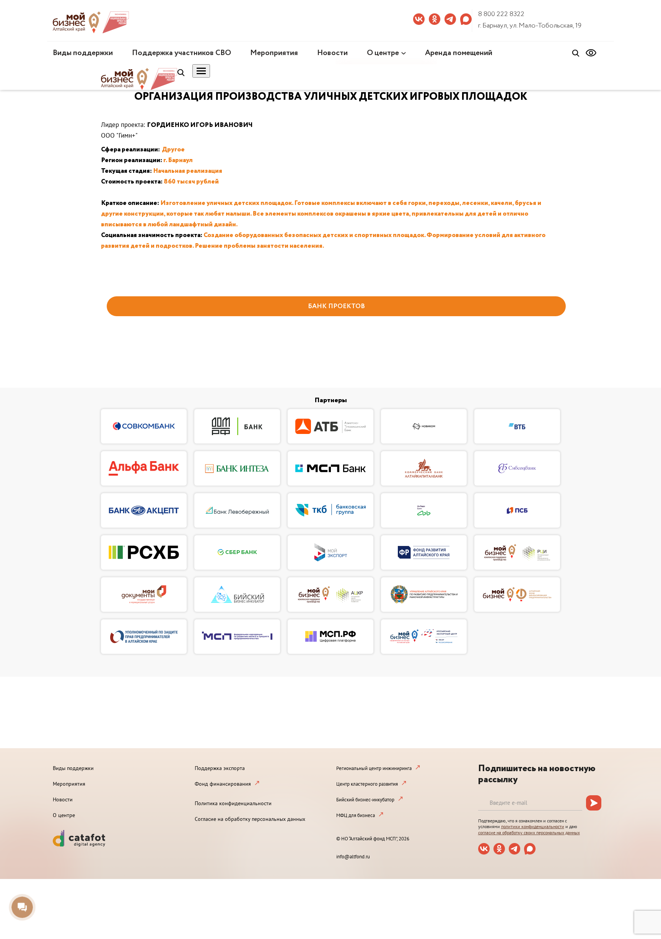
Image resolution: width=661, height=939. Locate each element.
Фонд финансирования (223, 783)
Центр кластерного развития (367, 784)
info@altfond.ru (353, 856)
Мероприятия (274, 52)
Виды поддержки (83, 52)
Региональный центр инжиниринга (374, 768)
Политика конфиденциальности (233, 803)
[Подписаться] (593, 803)
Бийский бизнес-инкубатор (365, 799)
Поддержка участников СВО (181, 52)
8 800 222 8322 (501, 14)
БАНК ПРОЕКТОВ (336, 306)
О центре (383, 52)
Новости (332, 52)
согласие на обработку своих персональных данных (529, 832)
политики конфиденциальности (532, 826)
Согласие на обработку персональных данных (250, 819)
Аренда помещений (458, 52)
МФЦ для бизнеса (355, 815)
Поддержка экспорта (220, 768)
